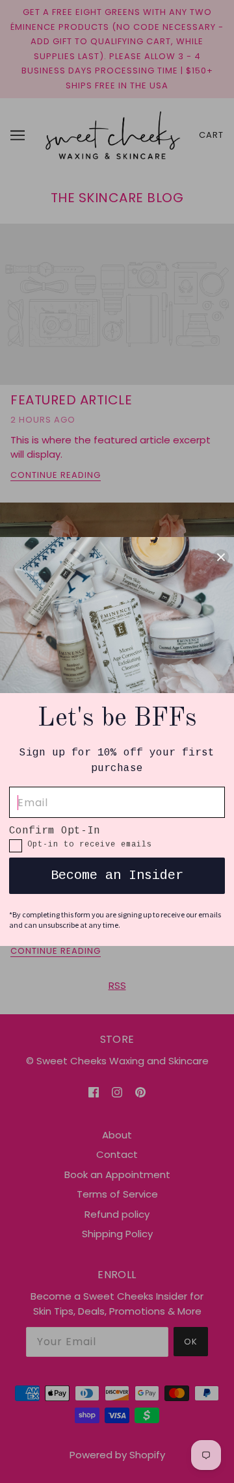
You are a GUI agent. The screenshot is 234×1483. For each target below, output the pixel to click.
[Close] (221, 556)
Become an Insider (117, 875)
